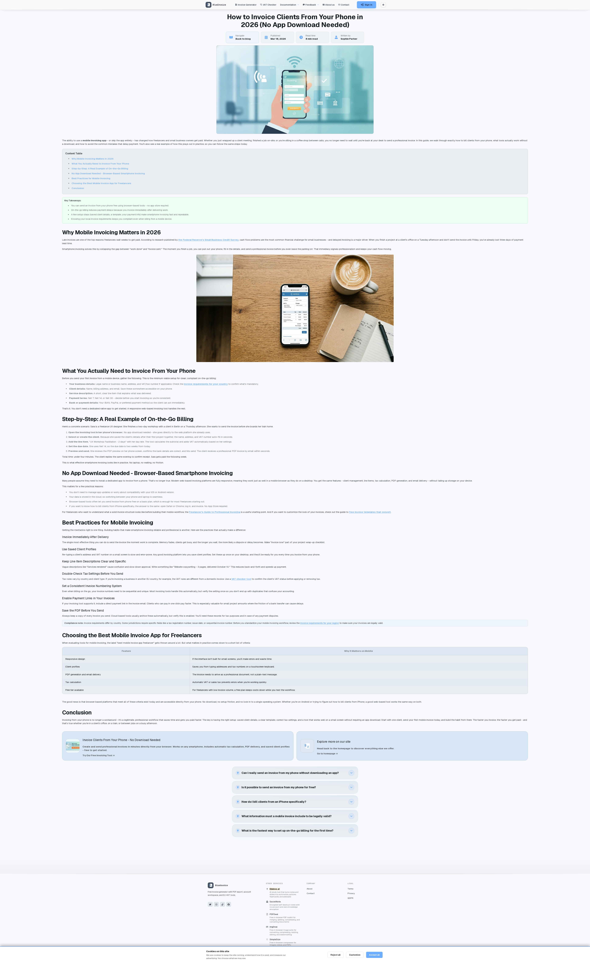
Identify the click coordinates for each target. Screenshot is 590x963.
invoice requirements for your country (206, 383)
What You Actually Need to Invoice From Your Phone (100, 163)
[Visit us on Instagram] (216, 904)
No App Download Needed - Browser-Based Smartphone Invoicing (108, 173)
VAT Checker (269, 4)
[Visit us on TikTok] (222, 904)
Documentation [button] (288, 4)
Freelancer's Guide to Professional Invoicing (214, 512)
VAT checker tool (241, 578)
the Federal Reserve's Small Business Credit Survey (208, 239)
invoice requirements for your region (319, 623)
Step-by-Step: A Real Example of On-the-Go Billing (100, 168)
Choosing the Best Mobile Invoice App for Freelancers (101, 183)
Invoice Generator (247, 4)
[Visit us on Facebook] (228, 904)
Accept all (374, 954)
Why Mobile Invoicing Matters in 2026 (92, 158)
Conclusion (78, 188)
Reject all (335, 954)
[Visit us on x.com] (210, 904)
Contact (345, 4)
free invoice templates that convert (370, 512)
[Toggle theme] (383, 4)
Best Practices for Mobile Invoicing (91, 178)
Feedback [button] (310, 4)
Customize (354, 954)
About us (330, 4)
